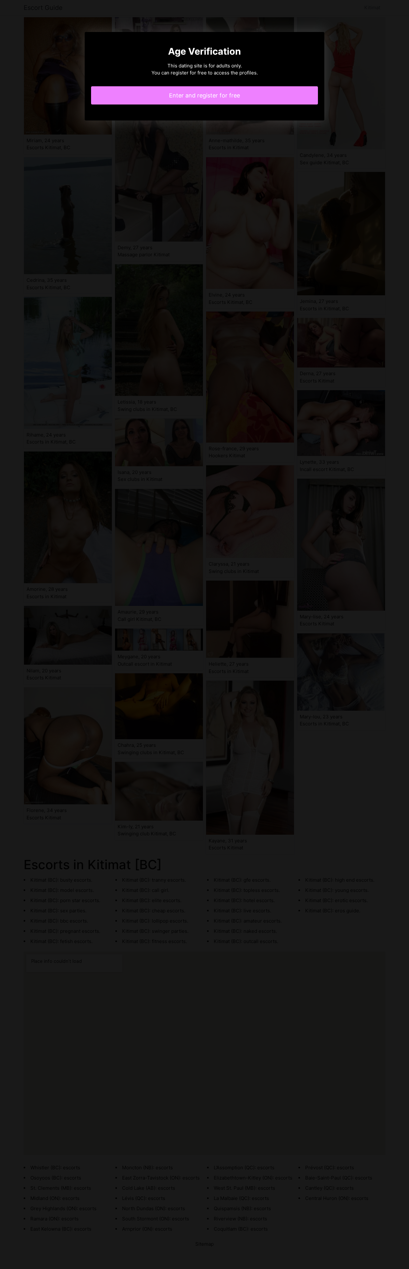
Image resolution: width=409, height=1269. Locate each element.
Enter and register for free (204, 95)
